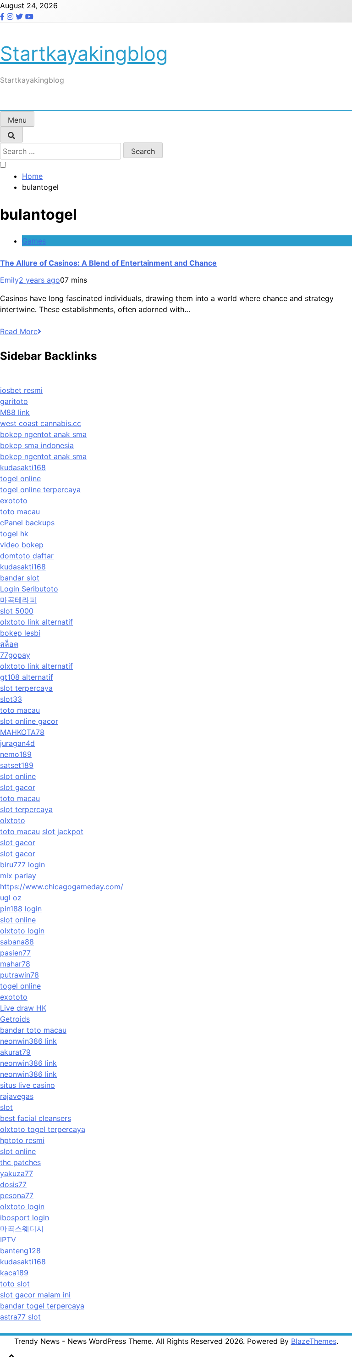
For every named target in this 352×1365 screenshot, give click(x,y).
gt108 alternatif (26, 677)
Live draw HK (23, 1007)
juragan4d (17, 743)
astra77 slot (20, 1316)
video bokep (22, 544)
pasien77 (15, 952)
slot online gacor (29, 721)
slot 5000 (16, 610)
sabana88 (17, 941)
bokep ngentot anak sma (43, 434)
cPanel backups (27, 522)
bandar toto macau (33, 1030)
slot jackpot (62, 831)
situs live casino (27, 1085)
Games (34, 240)
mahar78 (15, 963)
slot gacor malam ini (35, 1294)
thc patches (20, 1162)
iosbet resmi (21, 390)
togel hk (14, 533)
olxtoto (12, 820)
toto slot (15, 1283)
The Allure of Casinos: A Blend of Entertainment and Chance (108, 262)
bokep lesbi (20, 632)
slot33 (11, 699)
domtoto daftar (27, 555)
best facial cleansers (35, 1118)
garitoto (14, 401)
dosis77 (13, 1184)
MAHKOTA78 (22, 732)
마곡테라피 (18, 599)
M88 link (15, 412)
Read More (19, 331)
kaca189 (14, 1272)
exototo (14, 500)
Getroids (15, 1019)
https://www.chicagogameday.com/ (61, 886)
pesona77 (16, 1195)
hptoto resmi (22, 1140)
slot (6, 1107)
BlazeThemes (313, 1341)
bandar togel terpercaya (42, 1305)
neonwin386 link (28, 1041)
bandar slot (19, 577)
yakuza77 (16, 1173)
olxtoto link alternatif (36, 621)
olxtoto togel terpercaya (42, 1129)
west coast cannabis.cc (40, 423)
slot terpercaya (26, 688)
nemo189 (16, 754)
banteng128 (20, 1250)
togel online (20, 478)
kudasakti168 (23, 467)
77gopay (15, 655)
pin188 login (21, 908)
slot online (18, 776)
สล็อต (9, 643)
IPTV (8, 1239)
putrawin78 (19, 974)
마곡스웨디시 (22, 1228)
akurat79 (15, 1052)
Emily (9, 279)
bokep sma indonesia (37, 445)
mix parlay (18, 875)
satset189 (16, 765)
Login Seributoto (29, 588)
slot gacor (17, 787)
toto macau (20, 511)
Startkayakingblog (84, 53)
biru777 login (22, 864)
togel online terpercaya (40, 489)
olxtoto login (22, 930)
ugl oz (11, 897)
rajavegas (16, 1096)
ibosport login (24, 1217)
